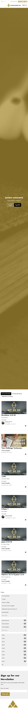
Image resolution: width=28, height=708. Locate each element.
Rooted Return (5, 612)
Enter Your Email (4, 688)
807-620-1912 (14, 1)
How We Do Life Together (8, 606)
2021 (14, 651)
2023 (14, 645)
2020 (14, 655)
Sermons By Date (6, 394)
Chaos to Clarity (6, 602)
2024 (14, 641)
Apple (10, 205)
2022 (14, 648)
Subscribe (5, 694)
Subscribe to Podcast (7, 396)
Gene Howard (14, 624)
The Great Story (6, 596)
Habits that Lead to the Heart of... (10, 609)
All (2, 664)
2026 (14, 635)
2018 (14, 661)
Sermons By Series (17, 394)
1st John (4, 599)
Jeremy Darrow (14, 620)
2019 (14, 658)
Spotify (17, 205)
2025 (14, 638)
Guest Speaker (14, 627)
